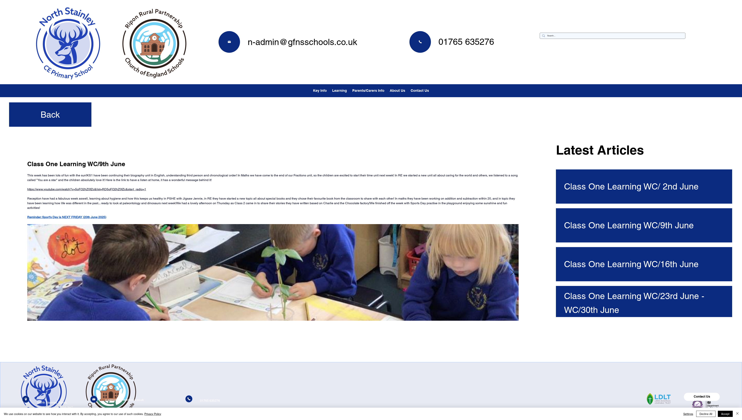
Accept (725, 414)
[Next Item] (512, 272)
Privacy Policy (152, 414)
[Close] (737, 414)
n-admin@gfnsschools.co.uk (302, 42)
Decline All (705, 414)
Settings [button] (688, 414)
